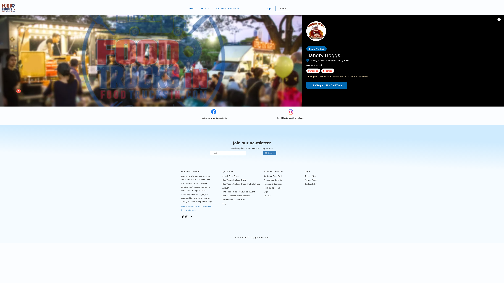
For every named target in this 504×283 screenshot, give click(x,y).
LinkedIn (191, 216)
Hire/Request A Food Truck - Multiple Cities (241, 184)
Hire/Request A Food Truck (227, 8)
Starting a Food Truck (273, 176)
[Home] (9, 8)
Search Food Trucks (230, 176)
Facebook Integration (273, 184)
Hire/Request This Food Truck (327, 85)
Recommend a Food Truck (233, 199)
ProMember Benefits (273, 180)
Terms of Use (310, 176)
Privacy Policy (311, 180)
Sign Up (282, 8)
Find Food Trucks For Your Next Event (238, 192)
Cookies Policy (311, 184)
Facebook (183, 216)
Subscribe (271, 153)
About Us (205, 8)
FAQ (224, 203)
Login (269, 8)
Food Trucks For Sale (273, 188)
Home (192, 8)
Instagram (186, 216)
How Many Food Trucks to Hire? (236, 195)
